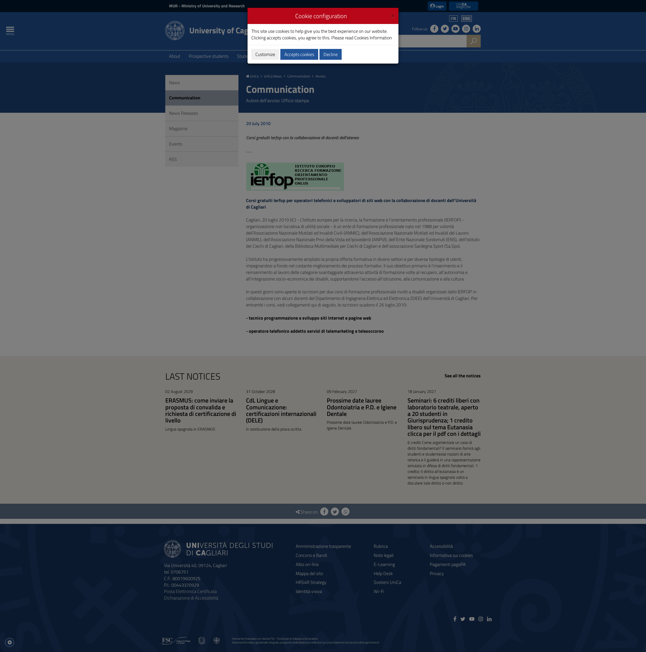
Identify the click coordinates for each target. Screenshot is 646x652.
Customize (265, 54)
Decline (331, 54)
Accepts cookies (299, 54)
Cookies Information (373, 37)
